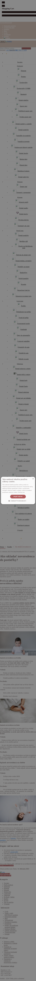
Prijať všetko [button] (17, 496)
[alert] (18, 490)
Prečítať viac (21, 492)
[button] (18, 501)
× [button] (33, 479)
